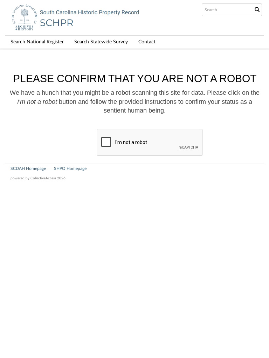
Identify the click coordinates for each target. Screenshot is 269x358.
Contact (147, 42)
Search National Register (37, 42)
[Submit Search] (257, 9)
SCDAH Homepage (28, 168)
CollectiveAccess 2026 (47, 178)
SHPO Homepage (70, 168)
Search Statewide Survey (101, 42)
